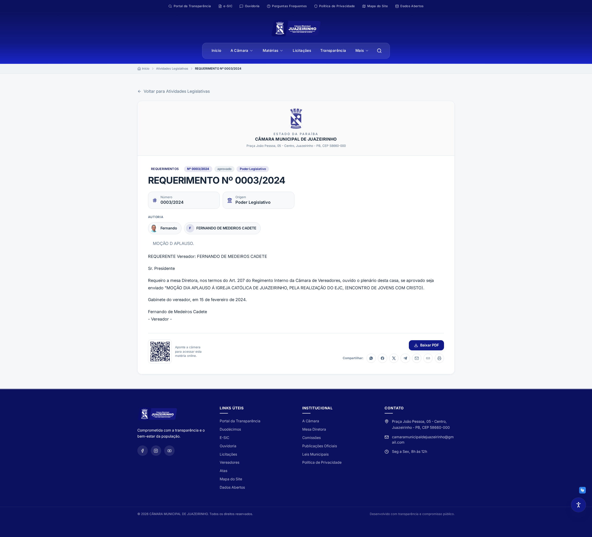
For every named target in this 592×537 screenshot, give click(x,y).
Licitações (302, 50)
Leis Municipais (315, 454)
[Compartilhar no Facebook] (382, 358)
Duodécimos (230, 429)
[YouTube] (169, 450)
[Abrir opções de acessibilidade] (578, 505)
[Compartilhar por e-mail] (416, 358)
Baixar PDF (429, 345)
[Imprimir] (439, 358)
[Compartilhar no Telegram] (405, 358)
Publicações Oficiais (319, 446)
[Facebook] (142, 450)
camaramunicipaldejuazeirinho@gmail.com (423, 439)
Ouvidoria (228, 446)
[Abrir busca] (379, 51)
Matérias (270, 50)
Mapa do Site (231, 479)
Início (216, 50)
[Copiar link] (428, 358)
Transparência (333, 50)
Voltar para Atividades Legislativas (177, 91)
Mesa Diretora (314, 429)
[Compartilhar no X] (393, 358)
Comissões (311, 437)
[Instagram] (156, 450)
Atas (223, 471)
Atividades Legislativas (172, 68)
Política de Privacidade (322, 462)
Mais (359, 50)
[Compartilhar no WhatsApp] (371, 358)
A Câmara (239, 50)
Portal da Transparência (240, 421)
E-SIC (224, 437)
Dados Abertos (232, 487)
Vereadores (229, 462)
